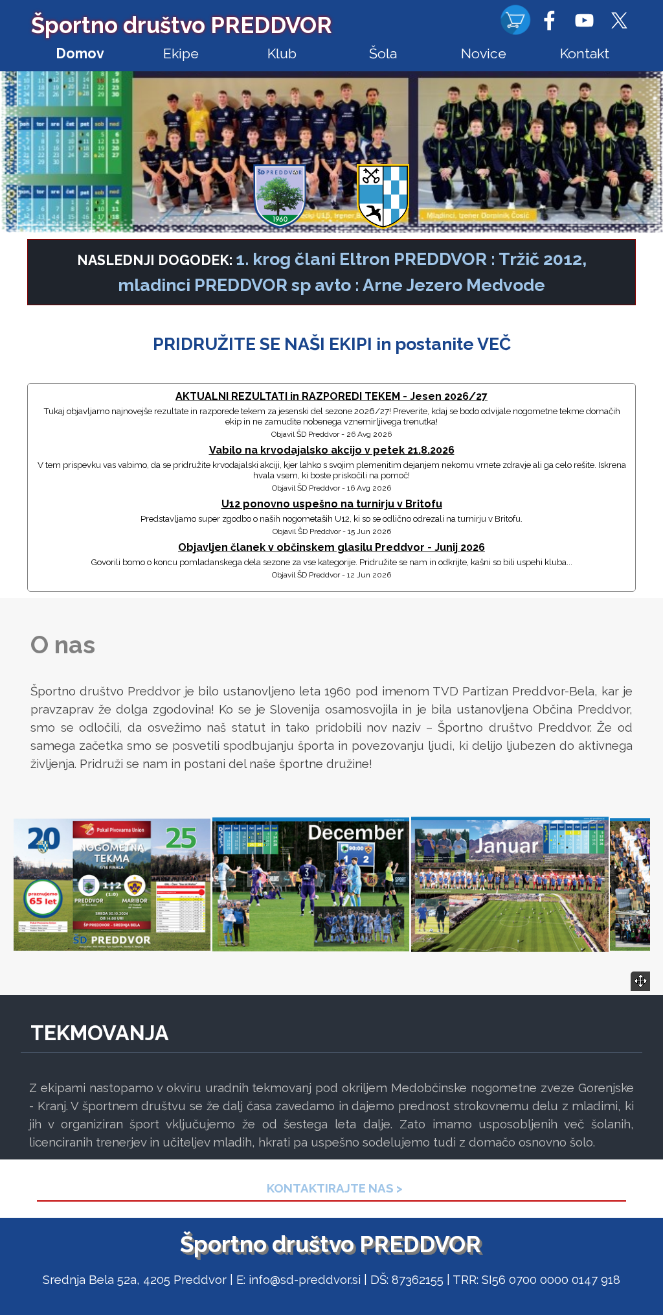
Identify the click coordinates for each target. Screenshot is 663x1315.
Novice (483, 53)
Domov (80, 53)
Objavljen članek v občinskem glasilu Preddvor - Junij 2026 (331, 547)
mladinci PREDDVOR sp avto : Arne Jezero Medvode (331, 285)
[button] (112, 885)
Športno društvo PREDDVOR (181, 25)
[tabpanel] (331, 272)
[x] (619, 20)
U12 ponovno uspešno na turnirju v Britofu (331, 504)
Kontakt (584, 53)
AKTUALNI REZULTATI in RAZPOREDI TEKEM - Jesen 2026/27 (331, 396)
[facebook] (549, 20)
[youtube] (584, 20)
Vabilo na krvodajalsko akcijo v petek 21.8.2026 (332, 450)
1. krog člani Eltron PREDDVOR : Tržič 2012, (411, 259)
